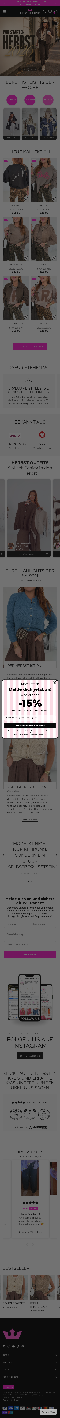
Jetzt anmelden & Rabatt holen (30, 725)
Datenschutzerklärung (38, 735)
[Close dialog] (55, 682)
